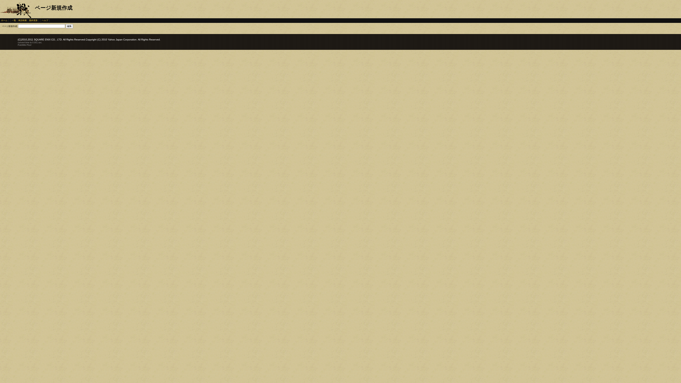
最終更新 (33, 20)
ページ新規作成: (10, 26)
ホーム (4, 20)
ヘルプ (45, 20)
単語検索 (22, 20)
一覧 (14, 20)
